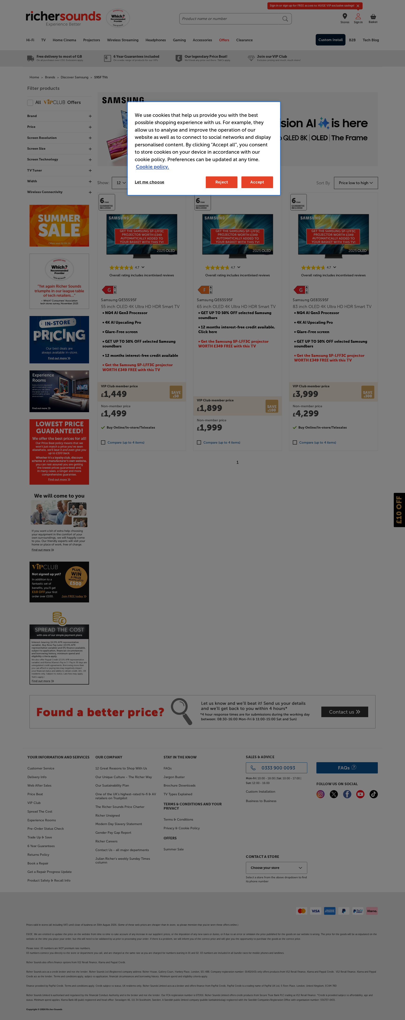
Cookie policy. (152, 167)
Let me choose (149, 182)
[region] (204, 148)
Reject (221, 182)
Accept (257, 182)
